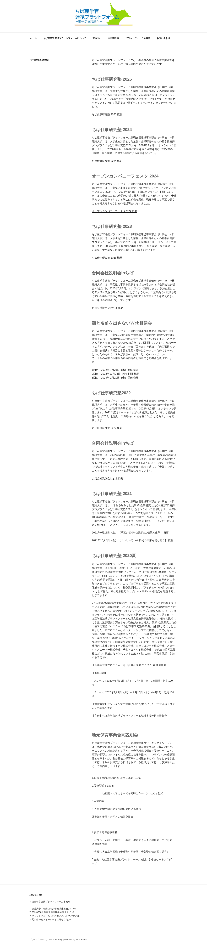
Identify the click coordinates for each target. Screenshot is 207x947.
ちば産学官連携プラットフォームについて (64, 38)
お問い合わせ (163, 38)
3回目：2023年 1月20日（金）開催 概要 (115, 377)
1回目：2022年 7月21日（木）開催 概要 (115, 370)
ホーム (33, 38)
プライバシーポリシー (40, 939)
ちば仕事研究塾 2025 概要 (107, 114)
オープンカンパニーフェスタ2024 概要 (114, 211)
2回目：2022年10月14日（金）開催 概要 (115, 373)
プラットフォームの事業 (137, 38)
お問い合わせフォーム (40, 919)
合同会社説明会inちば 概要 (107, 307)
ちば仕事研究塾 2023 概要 (107, 257)
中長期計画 (113, 38)
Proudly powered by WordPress (71, 939)
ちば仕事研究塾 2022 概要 (107, 428)
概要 (166, 532)
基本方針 (97, 38)
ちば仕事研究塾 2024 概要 (107, 160)
